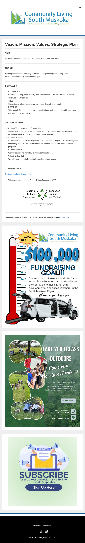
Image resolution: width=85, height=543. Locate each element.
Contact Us (47, 525)
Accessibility (37, 525)
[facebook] (36, 532)
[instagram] (41, 532)
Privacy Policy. (65, 217)
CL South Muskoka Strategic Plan (18, 174)
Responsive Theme (49, 538)
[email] (46, 532)
